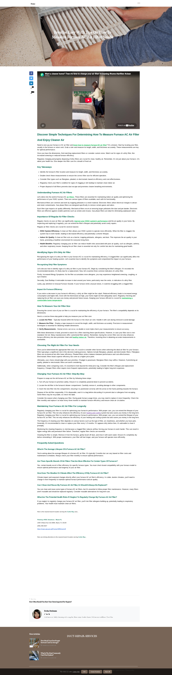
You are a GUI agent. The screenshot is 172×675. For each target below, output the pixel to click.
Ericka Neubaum (74, 42)
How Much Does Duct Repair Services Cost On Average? (50, 642)
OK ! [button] (84, 672)
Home (33, 4)
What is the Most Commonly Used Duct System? (51, 654)
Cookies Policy (76, 672)
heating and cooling (93, 413)
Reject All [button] (107, 672)
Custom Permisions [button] (95, 672)
